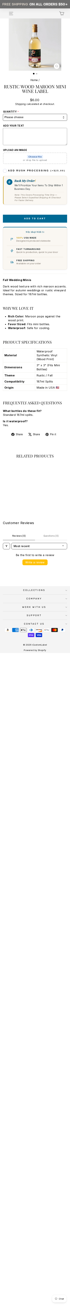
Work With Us (34, 607)
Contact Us (34, 624)
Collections (34, 590)
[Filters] (6, 546)
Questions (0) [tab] (51, 535)
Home (34, 80)
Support (34, 615)
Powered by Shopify (35, 650)
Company (34, 598)
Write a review (35, 562)
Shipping (20, 104)
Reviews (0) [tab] (19, 535)
